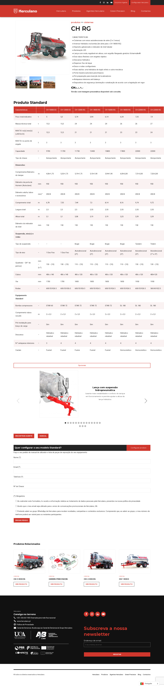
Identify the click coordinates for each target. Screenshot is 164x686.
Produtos (76, 11)
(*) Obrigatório (19, 496)
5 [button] (76, 423)
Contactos (145, 11)
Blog (133, 11)
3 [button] (70, 423)
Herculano (61, 11)
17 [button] (85, 426)
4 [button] (73, 423)
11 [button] (92, 423)
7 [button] (81, 423)
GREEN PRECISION (58, 579)
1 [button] (65, 423)
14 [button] (99, 423)
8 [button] (84, 423)
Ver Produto (21, 584)
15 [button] (80, 426)
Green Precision (117, 11)
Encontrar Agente (23, 436)
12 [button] (94, 423)
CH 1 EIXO (124, 579)
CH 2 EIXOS (90, 579)
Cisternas (88, 22)
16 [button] (82, 426)
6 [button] (78, 423)
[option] (82, 394)
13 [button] (97, 423)
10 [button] (89, 423)
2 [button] (68, 423)
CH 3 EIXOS (19, 579)
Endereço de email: (92, 640)
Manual (43, 436)
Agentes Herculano (95, 11)
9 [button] (86, 423)
